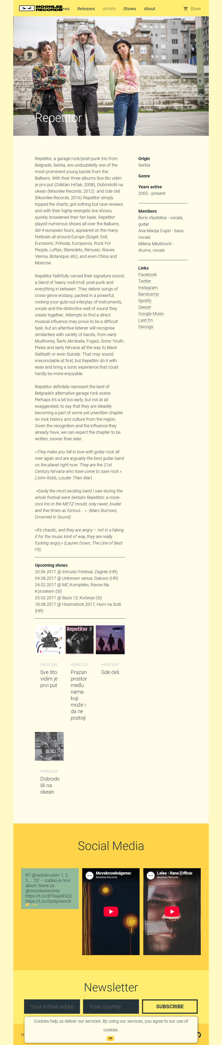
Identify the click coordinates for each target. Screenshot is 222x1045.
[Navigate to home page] (40, 13)
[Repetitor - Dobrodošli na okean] (49, 759)
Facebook (147, 274)
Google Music (151, 313)
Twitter (144, 281)
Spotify (145, 300)
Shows (129, 8)
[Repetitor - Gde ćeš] (110, 652)
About (149, 8)
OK (110, 1038)
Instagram (148, 287)
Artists (109, 8)
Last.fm (145, 320)
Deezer (144, 307)
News (64, 8)
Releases (86, 8)
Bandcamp (148, 294)
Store (196, 8)
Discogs (145, 326)
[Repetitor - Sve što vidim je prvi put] (49, 652)
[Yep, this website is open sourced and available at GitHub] (198, 1036)
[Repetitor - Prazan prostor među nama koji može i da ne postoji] (79, 652)
